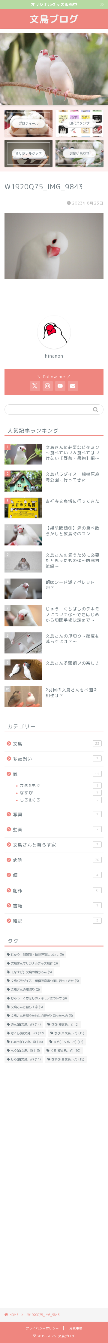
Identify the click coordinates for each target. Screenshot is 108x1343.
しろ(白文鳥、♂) (26, 1059)
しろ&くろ (59, 800)
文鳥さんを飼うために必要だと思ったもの (42, 1016)
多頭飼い (55, 759)
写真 (55, 814)
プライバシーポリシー (42, 1328)
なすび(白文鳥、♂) (67, 1059)
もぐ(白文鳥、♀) (25, 1050)
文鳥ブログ (54, 19)
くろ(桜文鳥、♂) (65, 1050)
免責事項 (75, 1328)
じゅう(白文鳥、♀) (27, 1042)
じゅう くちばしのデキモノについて (39, 998)
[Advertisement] (54, 1127)
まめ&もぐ (59, 785)
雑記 (55, 921)
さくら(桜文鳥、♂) (27, 1033)
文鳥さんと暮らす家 (55, 845)
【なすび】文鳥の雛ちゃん (31, 972)
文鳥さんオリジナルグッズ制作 (34, 963)
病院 (56, 860)
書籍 (55, 906)
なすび (59, 792)
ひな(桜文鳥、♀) (65, 1024)
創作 (55, 891)
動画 (55, 829)
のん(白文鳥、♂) (26, 1024)
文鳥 (56, 744)
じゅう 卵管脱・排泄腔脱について (37, 954)
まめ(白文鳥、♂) (68, 1042)
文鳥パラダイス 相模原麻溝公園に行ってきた (45, 981)
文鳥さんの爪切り (25, 989)
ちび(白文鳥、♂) (69, 1033)
